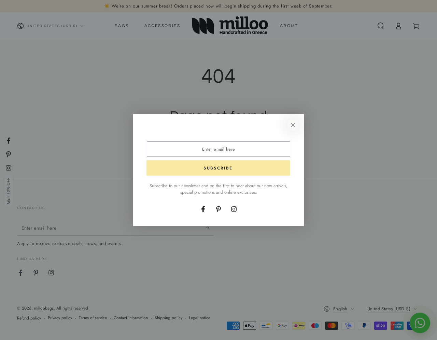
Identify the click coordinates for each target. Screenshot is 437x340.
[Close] (292, 125)
